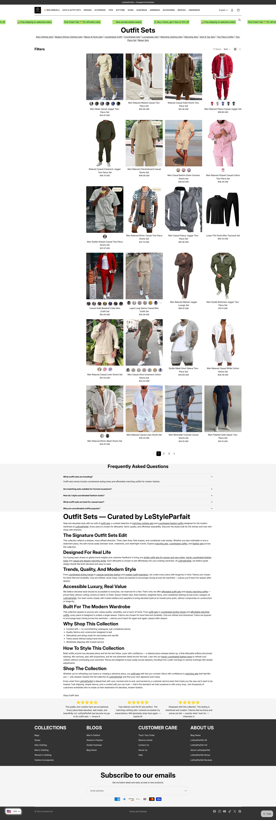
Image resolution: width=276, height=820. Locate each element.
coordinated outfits (178, 543)
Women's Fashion (95, 740)
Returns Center (145, 740)
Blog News (92, 750)
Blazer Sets (143, 40)
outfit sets (105, 523)
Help (140, 755)
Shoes (37, 740)
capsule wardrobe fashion (108, 574)
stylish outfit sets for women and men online (164, 557)
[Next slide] (119, 77)
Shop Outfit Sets (71, 695)
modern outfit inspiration (136, 574)
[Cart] (238, 10)
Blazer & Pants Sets (93, 37)
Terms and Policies (138, 811)
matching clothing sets (143, 523)
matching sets (161, 543)
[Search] (239, 20)
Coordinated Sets (132, 37)
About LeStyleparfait (200, 750)
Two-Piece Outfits (225, 37)
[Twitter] (234, 811)
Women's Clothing (42, 755)
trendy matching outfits (197, 591)
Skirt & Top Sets (207, 37)
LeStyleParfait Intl (198, 745)
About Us (142, 750)
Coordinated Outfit (113, 37)
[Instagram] (219, 811)
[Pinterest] (239, 811)
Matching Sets (191, 37)
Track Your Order (146, 735)
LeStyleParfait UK (198, 740)
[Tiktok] (229, 811)
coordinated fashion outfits (170, 523)
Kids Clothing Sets (44, 37)
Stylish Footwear (94, 745)
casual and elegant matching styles (89, 560)
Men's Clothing (41, 750)
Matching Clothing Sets (171, 37)
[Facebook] (214, 811)
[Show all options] (160, 303)
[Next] (174, 453)
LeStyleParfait (82, 526)
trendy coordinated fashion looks (176, 656)
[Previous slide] (90, 77)
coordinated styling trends (81, 574)
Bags (36, 735)
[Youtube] (224, 811)
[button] (227, 49)
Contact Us (143, 745)
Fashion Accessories (44, 760)
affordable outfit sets (171, 591)
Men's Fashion (93, 735)
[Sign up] (185, 791)
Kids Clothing (40, 745)
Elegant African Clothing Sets (68, 37)
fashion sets (198, 543)
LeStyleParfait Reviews (201, 760)
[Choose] (118, 95)
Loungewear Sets (150, 37)
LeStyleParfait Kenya (200, 755)
